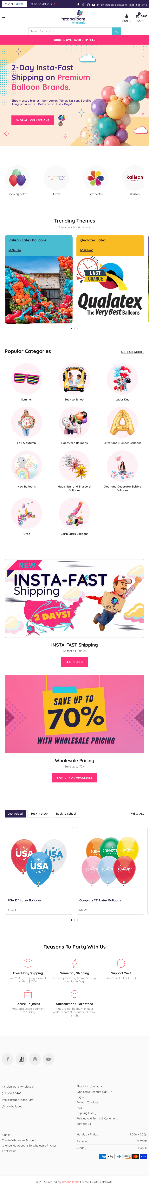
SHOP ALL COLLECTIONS (32, 120)
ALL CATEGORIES (132, 352)
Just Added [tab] (15, 813)
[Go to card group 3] (77, 328)
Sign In (6, 1135)
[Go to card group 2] (74, 328)
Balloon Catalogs (87, 1102)
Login (80, 1097)
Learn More (74, 662)
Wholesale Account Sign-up (94, 1092)
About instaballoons (89, 1086)
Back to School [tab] (66, 813)
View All (137, 813)
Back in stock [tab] (39, 813)
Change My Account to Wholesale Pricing (29, 1145)
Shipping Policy (86, 1113)
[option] (74, 39)
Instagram (35, 1059)
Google (83, 4)
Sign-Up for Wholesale (74, 777)
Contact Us (83, 1124)
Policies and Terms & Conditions (97, 1118)
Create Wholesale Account (19, 1140)
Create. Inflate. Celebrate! (87, 1182)
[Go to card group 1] (71, 328)
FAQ (79, 1108)
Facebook (8, 1059)
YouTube (48, 1059)
